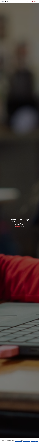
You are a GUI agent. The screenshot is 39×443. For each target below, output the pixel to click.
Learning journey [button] (12, 1)
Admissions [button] (16, 1)
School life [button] (25, 1)
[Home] (4, 1)
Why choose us (17, 226)
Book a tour (22, 226)
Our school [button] (21, 1)
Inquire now (34, 1)
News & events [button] (29, 1)
